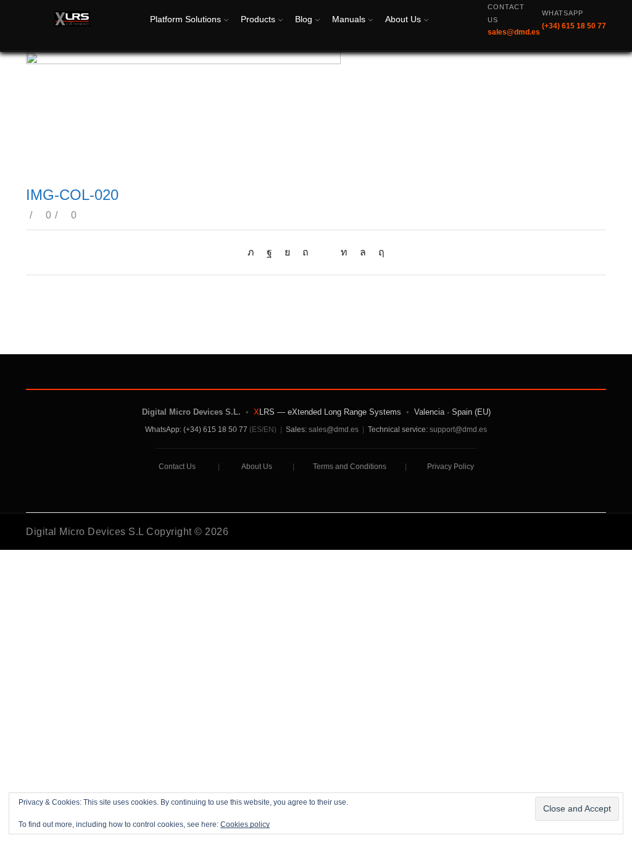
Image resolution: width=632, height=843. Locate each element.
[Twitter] (253, 252)
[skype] (378, 252)
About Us (403, 19)
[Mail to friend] (325, 252)
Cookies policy (245, 824)
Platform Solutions (185, 19)
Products (258, 19)
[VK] (287, 252)
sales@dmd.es (334, 429)
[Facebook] (269, 252)
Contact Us (177, 466)
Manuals (348, 19)
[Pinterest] (305, 252)
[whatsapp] (363, 252)
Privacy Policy (450, 466)
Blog (303, 19)
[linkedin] (344, 252)
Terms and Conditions (349, 466)
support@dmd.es (458, 429)
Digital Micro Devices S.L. (191, 412)
